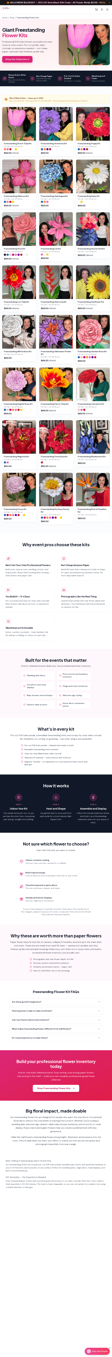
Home (5, 17)
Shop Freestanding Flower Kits (53, 1088)
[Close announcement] (109, 3)
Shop (12, 17)
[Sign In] (101, 9)
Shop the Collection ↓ (17, 59)
